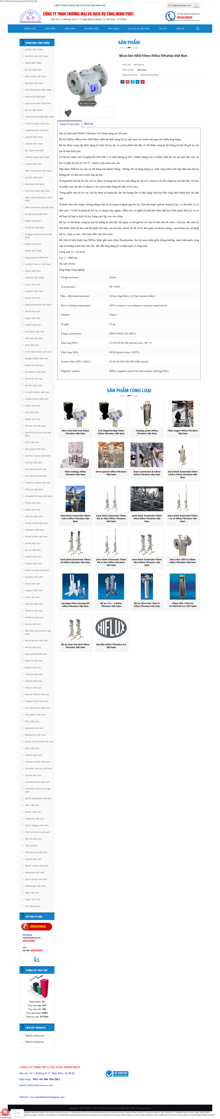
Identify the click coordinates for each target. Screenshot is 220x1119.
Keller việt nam (32, 583)
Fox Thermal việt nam (36, 476)
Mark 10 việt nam (33, 660)
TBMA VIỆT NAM (33, 63)
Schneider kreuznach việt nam (37, 790)
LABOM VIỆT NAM (34, 137)
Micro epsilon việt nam (36, 640)
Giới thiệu (50, 28)
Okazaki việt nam (33, 681)
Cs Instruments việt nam (37, 392)
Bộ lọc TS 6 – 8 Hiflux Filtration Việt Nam (111, 605)
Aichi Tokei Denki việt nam (38, 351)
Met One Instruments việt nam (38, 632)
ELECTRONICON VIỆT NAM (38, 89)
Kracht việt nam (33, 556)
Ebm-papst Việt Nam (35, 449)
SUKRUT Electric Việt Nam (38, 264)
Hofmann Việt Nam (34, 529)
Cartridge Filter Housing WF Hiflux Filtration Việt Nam (75, 605)
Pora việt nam (32, 721)
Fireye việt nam (32, 502)
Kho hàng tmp (32, 906)
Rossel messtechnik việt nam (39, 741)
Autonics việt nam (34, 291)
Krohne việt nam (33, 563)
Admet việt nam (33, 324)
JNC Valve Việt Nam (34, 150)
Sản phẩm (70, 28)
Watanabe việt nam (34, 872)
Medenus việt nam (34, 617)
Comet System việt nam (36, 398)
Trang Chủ (30, 28)
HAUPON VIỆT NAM (34, 277)
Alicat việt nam (32, 311)
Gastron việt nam (33, 516)
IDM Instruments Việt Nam (38, 170)
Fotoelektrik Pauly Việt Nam (38, 496)
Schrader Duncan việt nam (38, 768)
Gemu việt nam (32, 509)
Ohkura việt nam (33, 687)
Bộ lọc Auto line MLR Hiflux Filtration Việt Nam (75, 646)
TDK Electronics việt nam (37, 832)
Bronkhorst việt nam (35, 372)
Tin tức (163, 28)
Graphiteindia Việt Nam (37, 130)
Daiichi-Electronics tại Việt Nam (38, 434)
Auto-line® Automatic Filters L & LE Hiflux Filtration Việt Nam (183, 518)
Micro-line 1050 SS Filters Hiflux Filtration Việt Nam (182, 561)
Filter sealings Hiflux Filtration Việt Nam (75, 473)
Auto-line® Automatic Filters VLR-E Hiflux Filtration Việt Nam (75, 518)
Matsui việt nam (33, 624)
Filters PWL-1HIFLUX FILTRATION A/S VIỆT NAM (182, 605)
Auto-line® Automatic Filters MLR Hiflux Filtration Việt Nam (147, 562)
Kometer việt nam (34, 577)
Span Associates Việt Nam (38, 103)
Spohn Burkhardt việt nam (38, 798)
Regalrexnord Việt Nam (36, 257)
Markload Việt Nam (34, 184)
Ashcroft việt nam (34, 338)
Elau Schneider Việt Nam (37, 190)
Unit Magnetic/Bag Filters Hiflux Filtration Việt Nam (111, 432)
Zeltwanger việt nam (35, 886)
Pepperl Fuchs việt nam (36, 701)
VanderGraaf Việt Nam (36, 214)
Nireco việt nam (33, 667)
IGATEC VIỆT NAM (33, 49)
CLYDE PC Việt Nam (34, 227)
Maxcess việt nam (34, 603)
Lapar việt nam (32, 284)
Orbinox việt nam (33, 674)
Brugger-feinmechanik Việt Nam (38, 236)
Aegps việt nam (32, 318)
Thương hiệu (91, 28)
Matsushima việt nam (36, 654)
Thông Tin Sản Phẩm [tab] (69, 124)
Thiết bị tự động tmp (34, 1035)
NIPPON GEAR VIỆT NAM (37, 157)
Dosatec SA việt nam (35, 425)
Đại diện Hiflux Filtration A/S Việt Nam (111, 646)
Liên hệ (180, 28)
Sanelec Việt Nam (34, 177)
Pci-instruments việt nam (37, 707)
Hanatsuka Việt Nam (35, 96)
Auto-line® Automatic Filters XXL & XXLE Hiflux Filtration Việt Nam (111, 518)
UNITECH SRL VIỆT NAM (36, 56)
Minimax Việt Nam (34, 83)
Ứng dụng (113, 28)
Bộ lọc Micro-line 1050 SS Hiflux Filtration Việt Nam (147, 605)
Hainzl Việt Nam (33, 244)
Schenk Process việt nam (37, 782)
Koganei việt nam (33, 590)
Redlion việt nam (33, 755)
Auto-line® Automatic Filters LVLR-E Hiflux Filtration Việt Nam (183, 474)
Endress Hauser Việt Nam (38, 455)
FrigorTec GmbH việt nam (37, 482)
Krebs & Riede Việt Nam (37, 570)
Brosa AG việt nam (34, 365)
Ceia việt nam (32, 412)
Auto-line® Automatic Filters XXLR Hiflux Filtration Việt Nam (147, 518)
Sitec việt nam (32, 805)
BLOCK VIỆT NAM (33, 110)
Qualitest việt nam (34, 728)
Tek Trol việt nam (33, 838)
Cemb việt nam (32, 405)
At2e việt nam (32, 345)
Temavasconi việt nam (36, 852)
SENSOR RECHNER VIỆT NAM (39, 116)
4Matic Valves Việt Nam (36, 865)
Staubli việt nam (33, 775)
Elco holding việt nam (36, 469)
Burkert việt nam (33, 385)
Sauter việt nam (33, 811)
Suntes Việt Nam (33, 164)
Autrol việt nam (32, 297)
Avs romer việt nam (34, 331)
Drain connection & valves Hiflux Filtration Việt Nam (146, 473)
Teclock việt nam (33, 859)
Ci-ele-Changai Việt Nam (37, 123)
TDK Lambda (31, 845)
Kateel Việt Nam (33, 220)
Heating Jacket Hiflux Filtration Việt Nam (147, 432)
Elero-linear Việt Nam (35, 76)
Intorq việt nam (32, 543)
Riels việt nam (32, 748)
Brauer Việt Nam (33, 69)
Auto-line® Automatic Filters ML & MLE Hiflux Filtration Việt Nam (111, 562)
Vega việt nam (32, 892)
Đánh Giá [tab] (89, 124)
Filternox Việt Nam (34, 489)
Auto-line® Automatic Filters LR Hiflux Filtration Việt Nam (75, 561)
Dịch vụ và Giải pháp (139, 28)
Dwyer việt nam (33, 419)
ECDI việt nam (32, 442)
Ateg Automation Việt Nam (38, 304)
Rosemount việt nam (35, 734)
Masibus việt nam (34, 610)
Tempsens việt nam (34, 818)
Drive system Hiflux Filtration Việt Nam (111, 473)
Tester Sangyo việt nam (36, 825)
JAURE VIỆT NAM (33, 250)
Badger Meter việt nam (36, 358)
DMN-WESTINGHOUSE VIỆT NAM (38, 199)
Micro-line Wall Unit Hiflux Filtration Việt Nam (75, 432)
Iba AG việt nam (33, 550)
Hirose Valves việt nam (36, 536)
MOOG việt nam (33, 647)
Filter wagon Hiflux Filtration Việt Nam (183, 432)
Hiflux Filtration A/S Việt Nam (39, 207)
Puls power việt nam (35, 714)
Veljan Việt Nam (33, 270)
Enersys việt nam (33, 462)
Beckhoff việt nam (34, 378)
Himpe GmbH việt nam (36, 523)
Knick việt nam (32, 597)
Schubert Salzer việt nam (37, 761)
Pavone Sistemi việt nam (37, 694)
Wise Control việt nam (36, 879)
